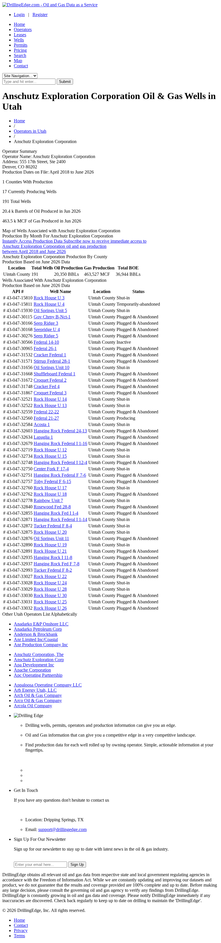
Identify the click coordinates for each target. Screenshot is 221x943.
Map (18, 60)
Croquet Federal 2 (50, 380)
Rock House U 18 (50, 494)
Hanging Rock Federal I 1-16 (60, 443)
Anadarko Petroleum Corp (38, 629)
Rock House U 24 (50, 582)
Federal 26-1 (45, 348)
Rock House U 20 (50, 532)
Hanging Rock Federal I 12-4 (60, 462)
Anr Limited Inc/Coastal (36, 639)
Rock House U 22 (50, 576)
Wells (19, 39)
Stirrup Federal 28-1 (52, 361)
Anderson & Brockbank (36, 634)
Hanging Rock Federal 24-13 (60, 430)
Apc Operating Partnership (38, 675)
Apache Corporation (32, 670)
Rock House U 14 (50, 399)
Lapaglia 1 (43, 437)
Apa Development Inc (34, 664)
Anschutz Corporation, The (39, 654)
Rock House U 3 (49, 297)
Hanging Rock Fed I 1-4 (56, 513)
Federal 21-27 (46, 418)
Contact (21, 65)
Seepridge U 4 (47, 329)
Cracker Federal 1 (50, 354)
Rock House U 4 (49, 304)
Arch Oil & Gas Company (38, 695)
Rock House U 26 (50, 608)
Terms (19, 935)
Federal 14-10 (46, 342)
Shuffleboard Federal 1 (54, 373)
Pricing (20, 50)
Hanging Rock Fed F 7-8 (56, 563)
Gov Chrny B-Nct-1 (52, 316)
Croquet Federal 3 (50, 392)
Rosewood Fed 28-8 (52, 506)
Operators (23, 29)
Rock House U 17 (50, 487)
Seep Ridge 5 (46, 335)
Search (20, 55)
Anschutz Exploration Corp (39, 659)
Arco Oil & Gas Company (38, 700)
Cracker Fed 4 (47, 386)
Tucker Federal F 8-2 (53, 570)
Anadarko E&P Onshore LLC (41, 623)
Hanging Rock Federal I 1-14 (60, 519)
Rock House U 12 (50, 449)
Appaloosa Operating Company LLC (48, 684)
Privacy (21, 930)
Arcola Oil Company (33, 705)
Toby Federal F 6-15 (52, 481)
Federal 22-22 (46, 411)
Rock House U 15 (50, 456)
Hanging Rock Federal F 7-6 (60, 475)
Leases (20, 34)
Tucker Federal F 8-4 (53, 525)
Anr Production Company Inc (41, 644)
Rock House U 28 (50, 589)
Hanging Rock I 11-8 (53, 557)
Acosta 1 (42, 424)
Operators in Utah (30, 131)
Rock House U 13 (50, 405)
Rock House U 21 (50, 551)
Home (19, 24)
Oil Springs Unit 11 (51, 538)
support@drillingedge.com (62, 829)
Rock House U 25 (50, 601)
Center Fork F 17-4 (51, 468)
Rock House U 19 (50, 544)
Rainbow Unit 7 (48, 500)
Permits (20, 45)
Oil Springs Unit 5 (50, 310)
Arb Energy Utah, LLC (35, 690)
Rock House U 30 (50, 595)
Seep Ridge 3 (46, 323)
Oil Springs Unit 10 (51, 367)
